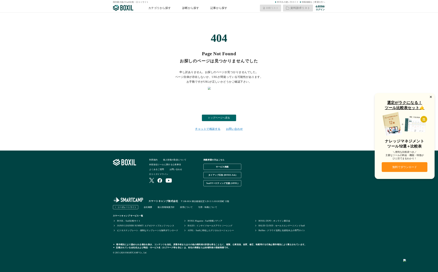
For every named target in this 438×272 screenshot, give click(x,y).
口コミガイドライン (158, 174)
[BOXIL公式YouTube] (169, 180)
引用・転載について (207, 207)
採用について (186, 207)
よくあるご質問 (156, 169)
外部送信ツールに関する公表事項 (165, 165)
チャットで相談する (207, 128)
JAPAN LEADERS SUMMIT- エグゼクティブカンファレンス (145, 226)
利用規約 (153, 160)
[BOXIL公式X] (151, 181)
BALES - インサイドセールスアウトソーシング (210, 226)
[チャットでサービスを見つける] (419, 264)
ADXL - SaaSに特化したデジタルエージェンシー (211, 230)
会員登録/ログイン (320, 8)
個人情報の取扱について (174, 160)
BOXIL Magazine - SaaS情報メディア (205, 221)
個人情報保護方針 (166, 207)
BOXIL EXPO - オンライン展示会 (274, 221)
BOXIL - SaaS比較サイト (128, 221)
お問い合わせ (234, 128)
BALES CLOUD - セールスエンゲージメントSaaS (282, 226)
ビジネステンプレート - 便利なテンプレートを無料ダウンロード (147, 230)
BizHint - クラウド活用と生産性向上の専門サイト (282, 230)
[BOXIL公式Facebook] (159, 181)
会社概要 (148, 207)
